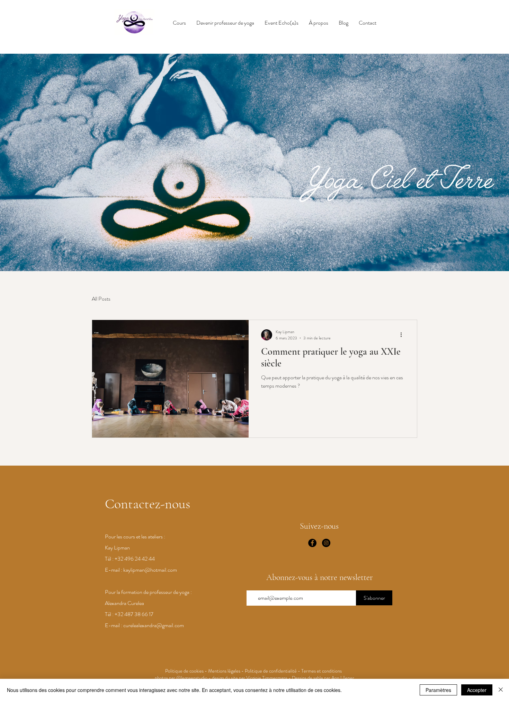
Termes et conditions (322, 670)
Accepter (476, 689)
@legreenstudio (191, 677)
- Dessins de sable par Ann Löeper (320, 677)
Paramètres (438, 689)
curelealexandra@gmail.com (153, 625)
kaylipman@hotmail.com (150, 570)
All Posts (101, 299)
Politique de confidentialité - (273, 670)
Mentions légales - (226, 670)
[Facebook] (312, 543)
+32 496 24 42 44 (135, 559)
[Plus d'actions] (403, 335)
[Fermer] (501, 689)
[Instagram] (326, 543)
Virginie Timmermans (266, 677)
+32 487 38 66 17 (134, 614)
